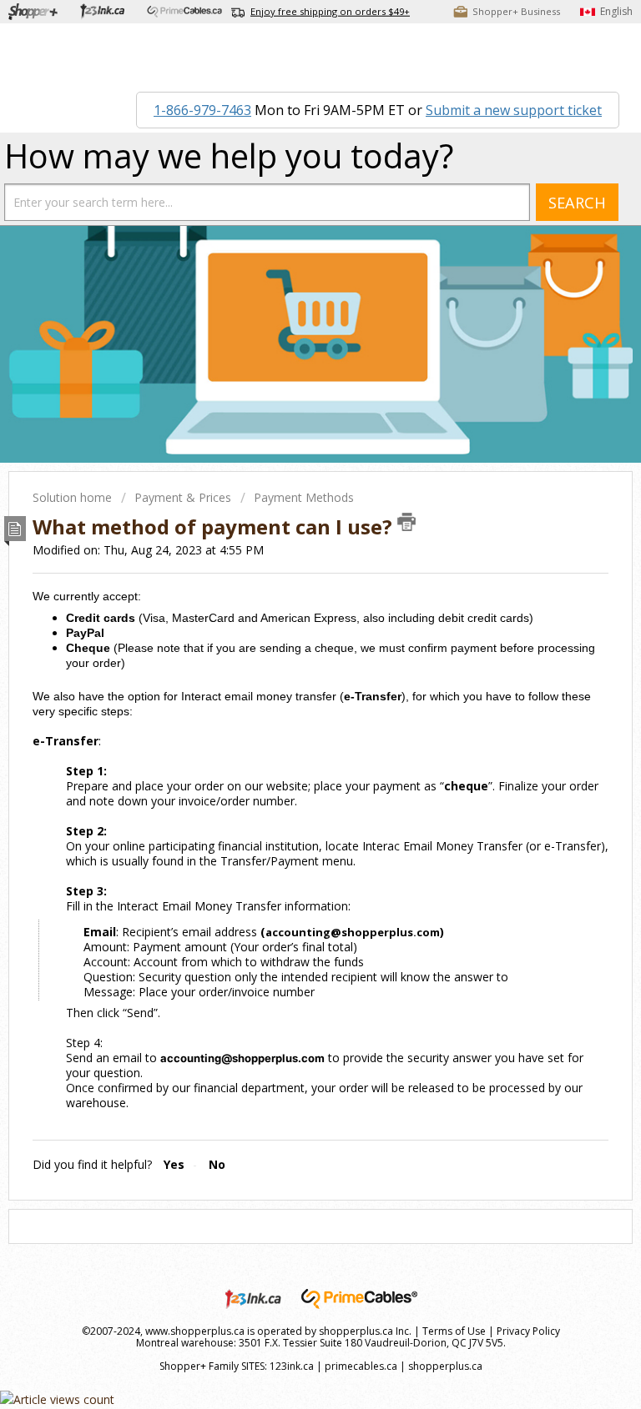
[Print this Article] (406, 522)
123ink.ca (292, 1366)
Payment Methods (304, 497)
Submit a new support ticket (514, 110)
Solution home (74, 497)
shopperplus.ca (445, 1366)
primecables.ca (361, 1366)
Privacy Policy (528, 1331)
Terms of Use (454, 1331)
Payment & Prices (182, 497)
